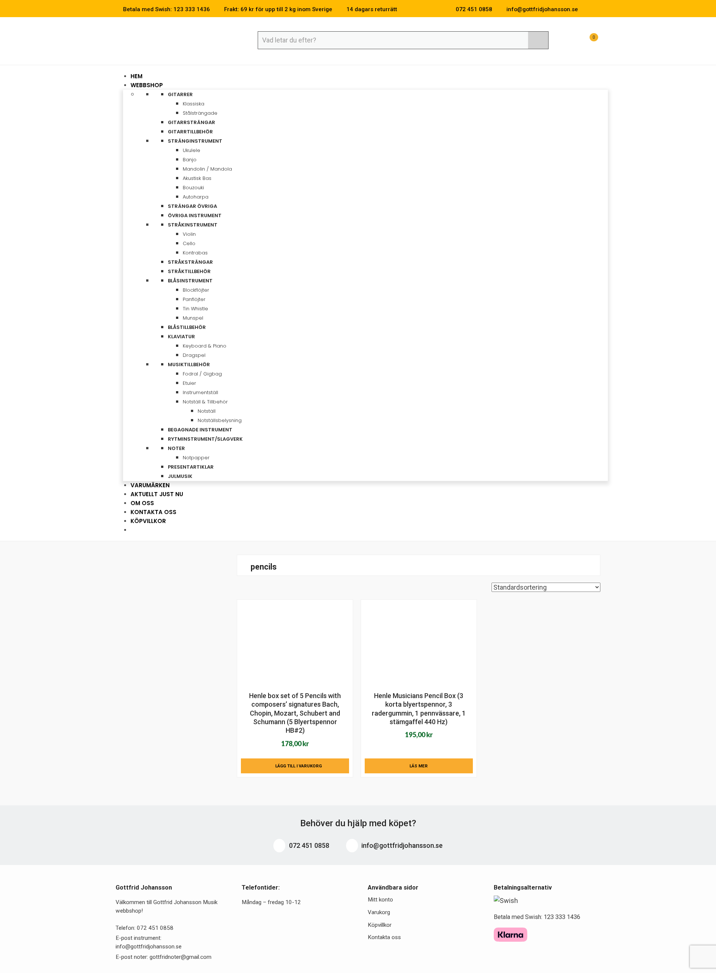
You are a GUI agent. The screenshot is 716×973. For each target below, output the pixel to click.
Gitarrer (181, 94)
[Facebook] (587, 9)
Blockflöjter (196, 290)
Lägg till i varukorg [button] (298, 765)
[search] (538, 40)
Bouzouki (193, 187)
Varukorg (379, 912)
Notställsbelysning (220, 420)
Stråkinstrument (193, 224)
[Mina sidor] (568, 41)
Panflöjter (194, 299)
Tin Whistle (195, 308)
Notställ (207, 411)
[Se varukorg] (587, 41)
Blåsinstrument (191, 280)
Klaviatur (182, 336)
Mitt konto (380, 899)
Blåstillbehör (187, 327)
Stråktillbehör (189, 271)
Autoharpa (195, 196)
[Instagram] (598, 9)
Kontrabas (195, 252)
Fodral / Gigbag (202, 373)
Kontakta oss (384, 937)
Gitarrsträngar (191, 122)
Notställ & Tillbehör (206, 401)
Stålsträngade (200, 113)
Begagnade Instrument (200, 429)
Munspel (193, 317)
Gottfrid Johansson (170, 40)
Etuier (189, 383)
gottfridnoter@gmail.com (180, 957)
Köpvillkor (148, 521)
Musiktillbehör (189, 364)
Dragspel (194, 355)
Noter (177, 448)
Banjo (190, 159)
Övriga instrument (195, 215)
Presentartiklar (191, 466)
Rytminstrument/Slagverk (205, 439)
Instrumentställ (200, 392)
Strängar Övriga (192, 206)
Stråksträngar (190, 262)
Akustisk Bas (197, 178)
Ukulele (191, 150)
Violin (189, 234)
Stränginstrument (195, 141)
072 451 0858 (308, 845)
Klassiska (193, 103)
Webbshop (147, 85)
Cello (189, 243)
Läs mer (418, 765)
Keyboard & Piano (204, 345)
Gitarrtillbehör (190, 131)
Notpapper (196, 457)
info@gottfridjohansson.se (401, 845)
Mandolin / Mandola (207, 168)
